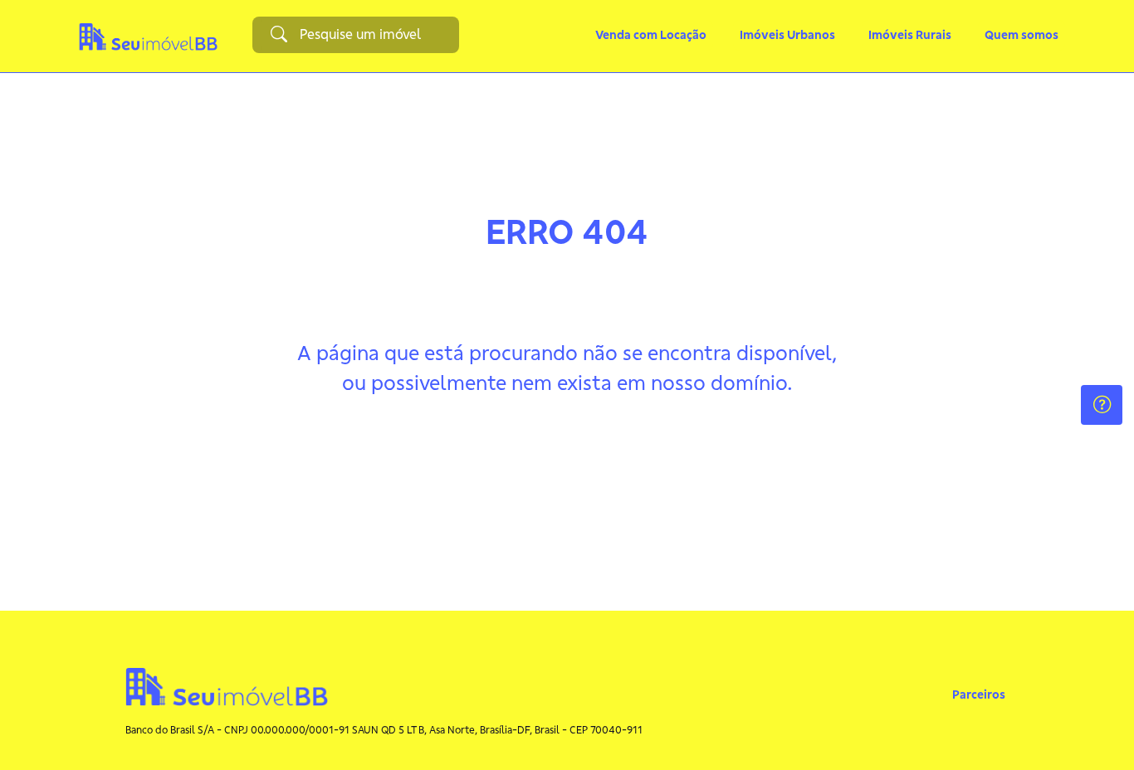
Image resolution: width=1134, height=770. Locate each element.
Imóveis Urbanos (787, 34)
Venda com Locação (650, 34)
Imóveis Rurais (909, 34)
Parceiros (978, 694)
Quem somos (1021, 34)
